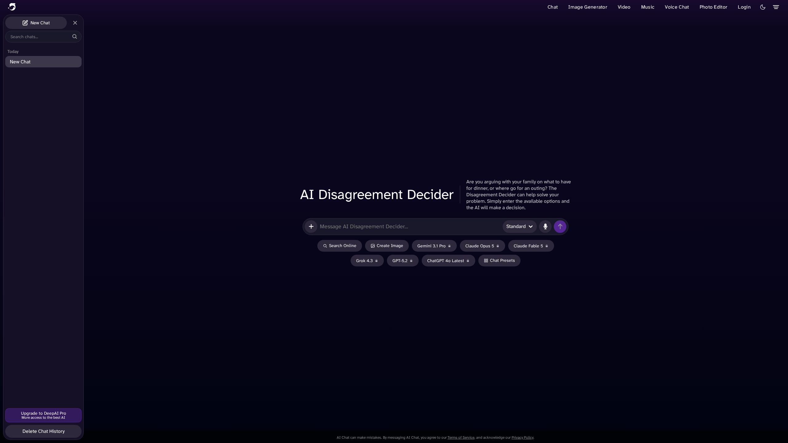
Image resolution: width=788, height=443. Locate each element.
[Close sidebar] (75, 23)
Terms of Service (461, 437)
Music (648, 7)
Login (744, 7)
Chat (553, 7)
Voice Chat (677, 7)
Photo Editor (714, 7)
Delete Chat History (43, 431)
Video (624, 7)
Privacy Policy (522, 437)
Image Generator (587, 7)
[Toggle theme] (763, 7)
